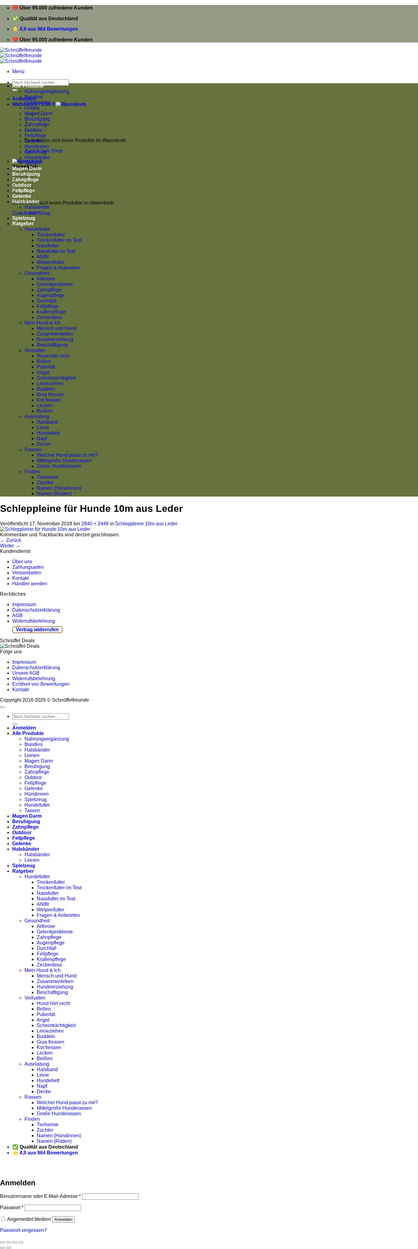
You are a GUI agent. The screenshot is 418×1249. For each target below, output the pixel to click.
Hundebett (48, 433)
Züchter (45, 482)
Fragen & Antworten (58, 267)
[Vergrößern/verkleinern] (20, 1242)
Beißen (45, 411)
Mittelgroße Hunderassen (64, 460)
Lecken (45, 405)
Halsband (47, 422)
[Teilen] (8, 1242)
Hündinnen (36, 146)
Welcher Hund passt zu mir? (67, 455)
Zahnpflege (49, 289)
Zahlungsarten (28, 567)
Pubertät (46, 366)
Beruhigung (37, 766)
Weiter (10, 545)
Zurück (10, 540)
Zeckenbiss (49, 317)
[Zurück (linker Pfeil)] (2, 1248)
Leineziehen (50, 383)
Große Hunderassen (59, 466)
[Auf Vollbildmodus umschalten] (14, 1242)
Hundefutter (37, 157)
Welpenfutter (50, 262)
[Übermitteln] (14, 90)
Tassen (32, 163)
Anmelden (63, 1219)
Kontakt (20, 578)
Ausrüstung (36, 416)
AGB (17, 615)
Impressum (24, 604)
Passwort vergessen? (23, 1230)
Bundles (33, 96)
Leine (43, 427)
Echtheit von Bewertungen (40, 684)
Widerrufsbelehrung (33, 621)
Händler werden (29, 583)
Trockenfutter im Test (59, 240)
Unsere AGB (25, 673)
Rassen (32, 449)
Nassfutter (48, 245)
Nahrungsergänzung (46, 91)
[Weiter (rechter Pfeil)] (8, 1248)
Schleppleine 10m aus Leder (146, 523)
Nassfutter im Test (56, 251)
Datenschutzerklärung (36, 610)
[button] (18, 71)
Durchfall (46, 300)
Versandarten (26, 572)
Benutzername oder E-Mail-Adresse (40, 1196)
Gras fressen (50, 394)
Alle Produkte (28, 85)
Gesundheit (37, 273)
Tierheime (47, 477)
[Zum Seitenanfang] (2, 707)
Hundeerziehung (55, 339)
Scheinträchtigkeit (56, 378)
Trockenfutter (51, 234)
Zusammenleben (55, 333)
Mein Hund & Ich (42, 322)
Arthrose (46, 278)
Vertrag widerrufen (37, 629)
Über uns (22, 561)
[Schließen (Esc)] (2, 1242)
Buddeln (46, 389)
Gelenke (33, 141)
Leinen (31, 212)
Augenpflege (51, 295)
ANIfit (43, 256)
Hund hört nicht (53, 355)
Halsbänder (37, 102)
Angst (43, 372)
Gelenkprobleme (55, 284)
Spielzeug (35, 152)
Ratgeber (23, 223)
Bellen (44, 361)
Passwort (11, 1207)
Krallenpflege (51, 311)
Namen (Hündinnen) (59, 488)
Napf (42, 438)
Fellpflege (35, 135)
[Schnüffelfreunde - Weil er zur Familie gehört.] (21, 55)
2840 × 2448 (95, 523)
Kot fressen (49, 400)
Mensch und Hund (57, 328)
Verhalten (34, 350)
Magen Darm (27, 168)
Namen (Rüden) (54, 493)
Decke (44, 444)
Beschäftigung (52, 344)
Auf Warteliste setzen (93, 1169)
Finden (32, 471)
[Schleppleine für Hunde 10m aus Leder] (45, 529)
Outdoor (33, 777)
